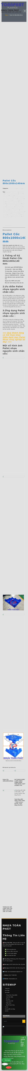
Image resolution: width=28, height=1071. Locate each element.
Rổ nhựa (8, 999)
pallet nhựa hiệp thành (8, 208)
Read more (3, 780)
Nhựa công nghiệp (12, 188)
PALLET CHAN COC (7, 200)
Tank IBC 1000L (9, 997)
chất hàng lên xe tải (14, 192)
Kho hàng (12, 195)
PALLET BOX (21, 198)
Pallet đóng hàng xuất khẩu (12, 201)
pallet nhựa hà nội (11, 206)
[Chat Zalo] (7, 1064)
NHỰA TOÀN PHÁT (10, 10)
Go (23, 1021)
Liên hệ (6, 1011)
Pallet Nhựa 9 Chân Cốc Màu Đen (14, 203)
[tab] (8, 226)
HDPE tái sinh (6, 195)
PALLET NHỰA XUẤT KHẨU (14, 214)
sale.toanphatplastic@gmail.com (15, 971)
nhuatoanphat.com (13, 978)
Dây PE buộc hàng (10, 1005)
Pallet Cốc (19, 188)
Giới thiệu (7, 990)
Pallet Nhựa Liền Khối (14, 209)
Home (6, 15)
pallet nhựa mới (15, 212)
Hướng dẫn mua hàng (10, 1009)
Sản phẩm (7, 992)
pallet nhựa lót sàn (7, 212)
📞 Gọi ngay (6, 1060)
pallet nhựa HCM (19, 206)
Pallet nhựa (8, 1003)
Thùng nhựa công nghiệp (11, 995)
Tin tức (6, 1007)
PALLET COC (16, 200)
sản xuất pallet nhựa (17, 216)
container (21, 193)
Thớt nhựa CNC (9, 1001)
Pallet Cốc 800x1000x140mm (16, 15)
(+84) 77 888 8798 (12, 975)
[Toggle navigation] (25, 11)
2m (8, 192)
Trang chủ (7, 988)
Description (8, 225)
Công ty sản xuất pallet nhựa (11, 193)
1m (6, 192)
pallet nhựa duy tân (11, 204)
